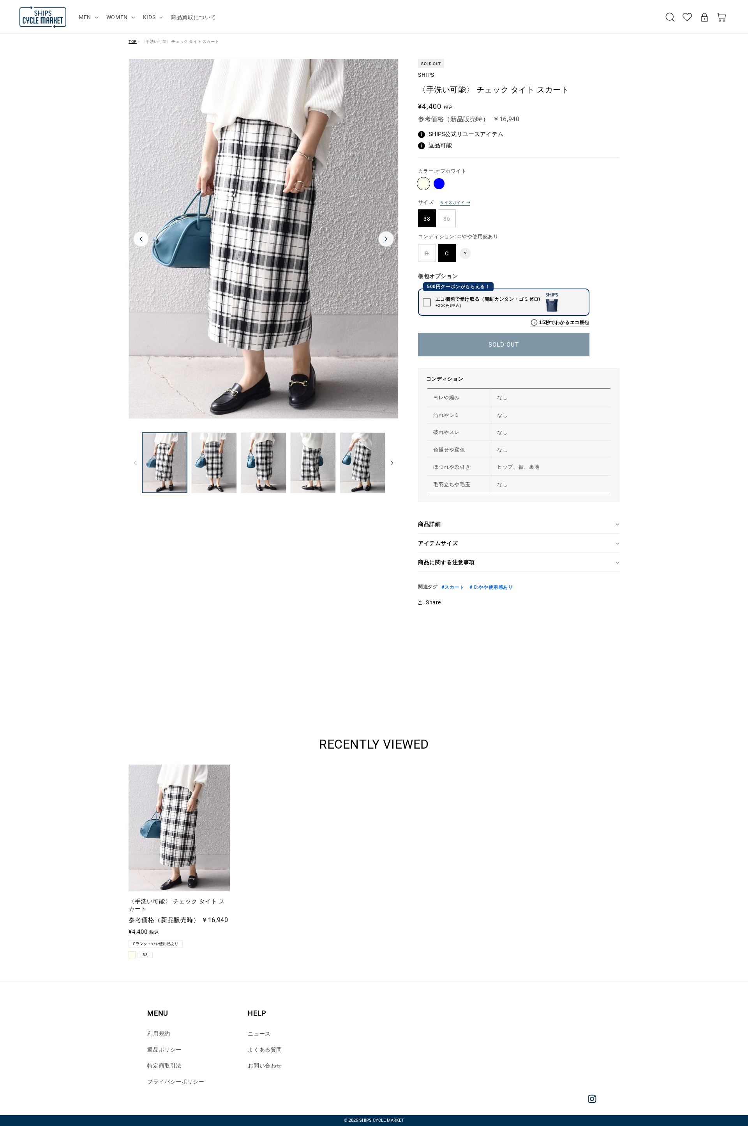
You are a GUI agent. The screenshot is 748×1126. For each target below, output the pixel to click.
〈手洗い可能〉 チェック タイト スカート (177, 905)
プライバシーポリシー (175, 1081)
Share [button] (433, 602)
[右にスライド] (392, 462)
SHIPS (426, 75)
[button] (88, 17)
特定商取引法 (164, 1065)
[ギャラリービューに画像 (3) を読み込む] (263, 462)
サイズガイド (452, 202)
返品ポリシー (164, 1049)
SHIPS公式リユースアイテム (462, 134)
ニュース (259, 1033)
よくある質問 (265, 1049)
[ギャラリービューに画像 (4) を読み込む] (313, 462)
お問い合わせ (265, 1065)
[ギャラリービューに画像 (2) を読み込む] (214, 462)
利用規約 (158, 1033)
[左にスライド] (135, 462)
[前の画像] (141, 239)
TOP (133, 41)
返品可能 (436, 145)
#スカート (452, 587)
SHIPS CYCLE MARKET (381, 1120)
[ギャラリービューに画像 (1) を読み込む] (164, 462)
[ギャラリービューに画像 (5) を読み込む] (362, 462)
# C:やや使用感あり (490, 587)
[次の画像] (386, 239)
